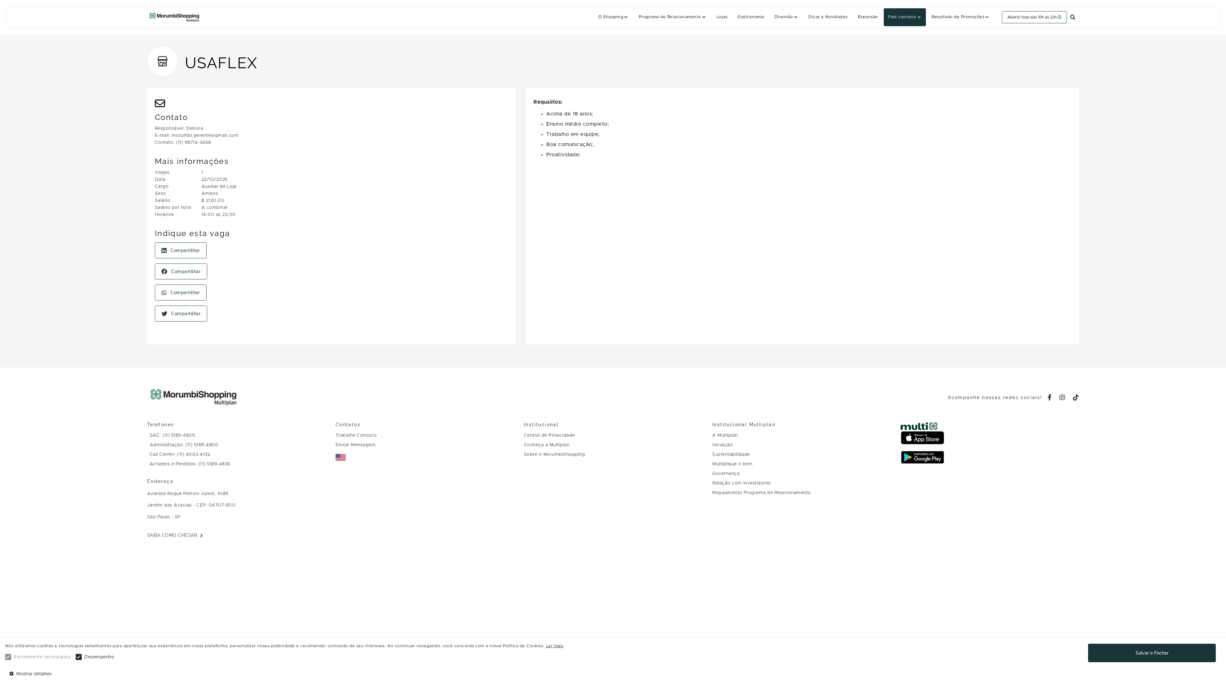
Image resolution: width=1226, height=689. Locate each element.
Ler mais (555, 646)
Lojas (722, 17)
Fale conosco (902, 17)
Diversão (784, 17)
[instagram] (1062, 398)
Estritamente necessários (42, 657)
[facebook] (1050, 398)
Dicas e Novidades (827, 17)
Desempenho (99, 657)
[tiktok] (1076, 398)
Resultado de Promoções (958, 17)
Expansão (868, 17)
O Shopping (610, 17)
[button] (613, 17)
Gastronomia (751, 17)
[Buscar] (1072, 17)
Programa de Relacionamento (670, 17)
